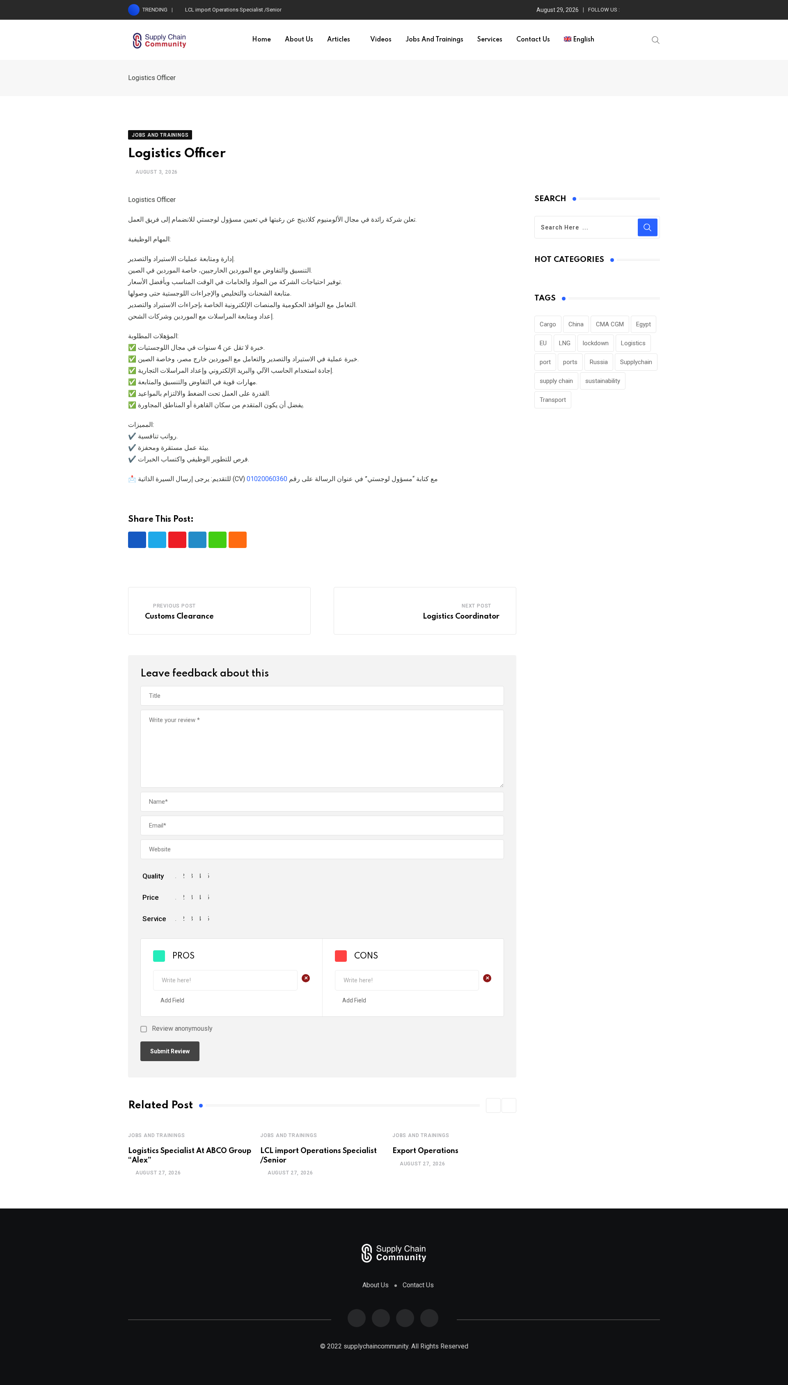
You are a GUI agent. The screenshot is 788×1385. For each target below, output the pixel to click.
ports (570, 362)
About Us (299, 40)
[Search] (656, 39)
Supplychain (636, 362)
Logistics (633, 343)
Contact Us (533, 40)
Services (489, 40)
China (576, 324)
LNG (564, 343)
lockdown (596, 343)
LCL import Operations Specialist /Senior (233, 10)
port (545, 362)
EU (543, 343)
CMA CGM (610, 324)
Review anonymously (182, 1028)
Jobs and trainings (434, 40)
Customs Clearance (179, 616)
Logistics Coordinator (461, 616)
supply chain (556, 381)
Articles (338, 40)
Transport (553, 400)
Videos (381, 40)
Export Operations (425, 1151)
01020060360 (267, 479)
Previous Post (174, 606)
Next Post (476, 606)
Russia (599, 362)
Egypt (643, 324)
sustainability (602, 381)
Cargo (548, 324)
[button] (493, 1105)
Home (261, 40)
